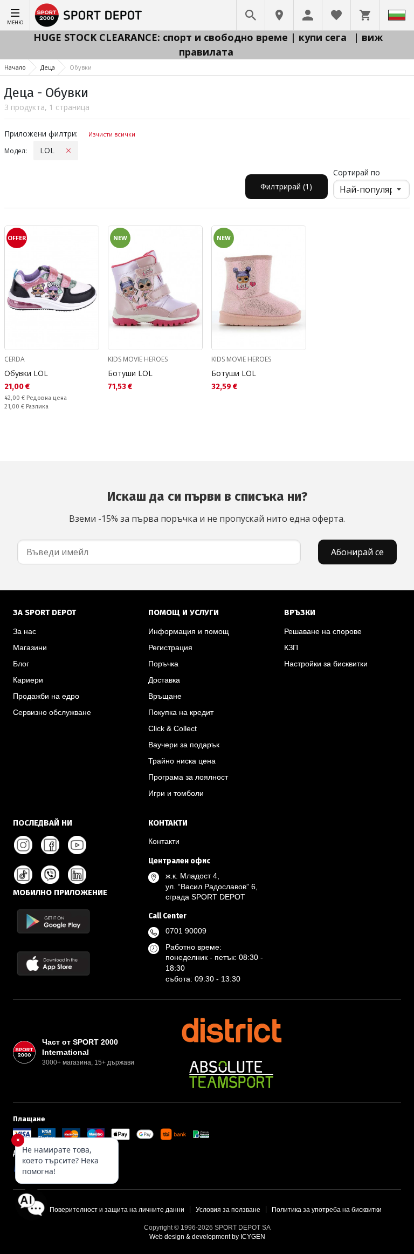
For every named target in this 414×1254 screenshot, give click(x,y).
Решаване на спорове (323, 631)
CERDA (14, 359)
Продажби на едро (46, 696)
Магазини (30, 647)
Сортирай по (356, 172)
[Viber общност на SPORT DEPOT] (50, 874)
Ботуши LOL (130, 373)
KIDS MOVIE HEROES (138, 359)
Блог (21, 663)
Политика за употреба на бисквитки (327, 1210)
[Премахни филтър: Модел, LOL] (68, 150)
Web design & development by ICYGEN (207, 1237)
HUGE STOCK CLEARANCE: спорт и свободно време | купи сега (191, 37)
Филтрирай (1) (286, 186)
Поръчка (163, 663)
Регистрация (170, 647)
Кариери (28, 680)
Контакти (164, 841)
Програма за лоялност (188, 777)
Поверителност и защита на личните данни (117, 1210)
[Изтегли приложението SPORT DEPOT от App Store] (53, 963)
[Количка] (365, 15)
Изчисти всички (111, 134)
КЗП (291, 647)
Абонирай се (357, 552)
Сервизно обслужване (52, 712)
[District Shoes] (231, 1030)
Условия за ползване (228, 1210)
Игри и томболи (176, 793)
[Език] (397, 15)
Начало (15, 67)
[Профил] (308, 15)
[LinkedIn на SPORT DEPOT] (77, 874)
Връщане (165, 696)
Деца (47, 67)
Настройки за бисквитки (326, 663)
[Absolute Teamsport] (231, 1074)
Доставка (164, 680)
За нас (24, 631)
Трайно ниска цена (182, 761)
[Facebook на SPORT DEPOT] (50, 845)
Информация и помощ (188, 631)
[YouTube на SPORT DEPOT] (77, 845)
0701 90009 (185, 930)
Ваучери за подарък (183, 744)
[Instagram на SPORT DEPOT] (23, 845)
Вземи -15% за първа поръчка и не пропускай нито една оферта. (207, 506)
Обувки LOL (26, 373)
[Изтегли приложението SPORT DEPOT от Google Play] (53, 921)
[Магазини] (279, 15)
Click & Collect (172, 728)
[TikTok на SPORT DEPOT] (23, 874)
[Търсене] (251, 15)
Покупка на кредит (180, 712)
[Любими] (336, 15)
